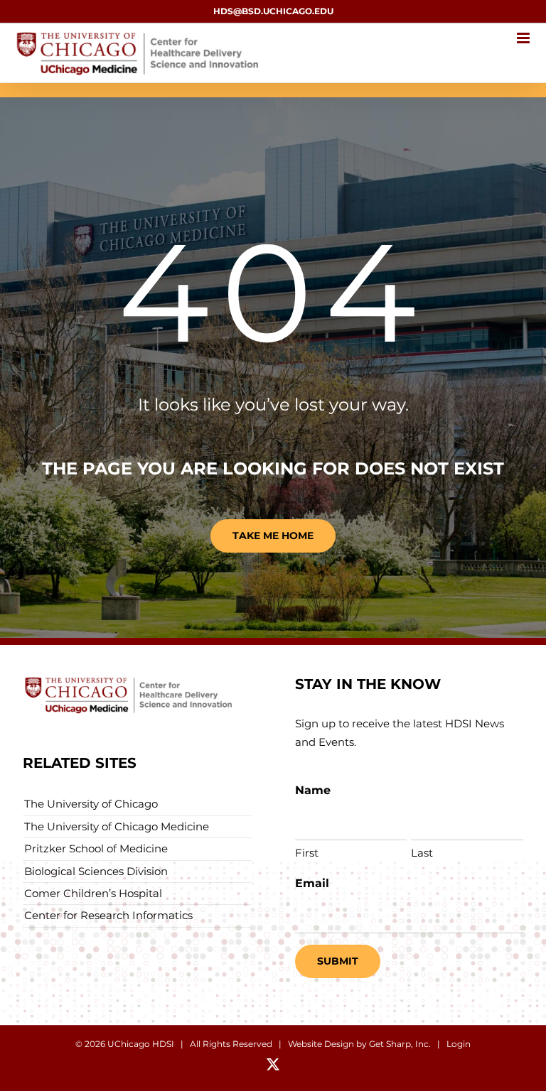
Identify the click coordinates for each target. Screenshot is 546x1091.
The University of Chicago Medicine (116, 826)
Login (458, 1043)
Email (312, 883)
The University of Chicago (91, 803)
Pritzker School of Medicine (96, 848)
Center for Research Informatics (108, 915)
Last (422, 852)
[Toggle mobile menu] (524, 38)
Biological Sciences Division (96, 871)
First (306, 852)
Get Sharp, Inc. (400, 1043)
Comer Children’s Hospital (93, 893)
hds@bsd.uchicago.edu (273, 11)
